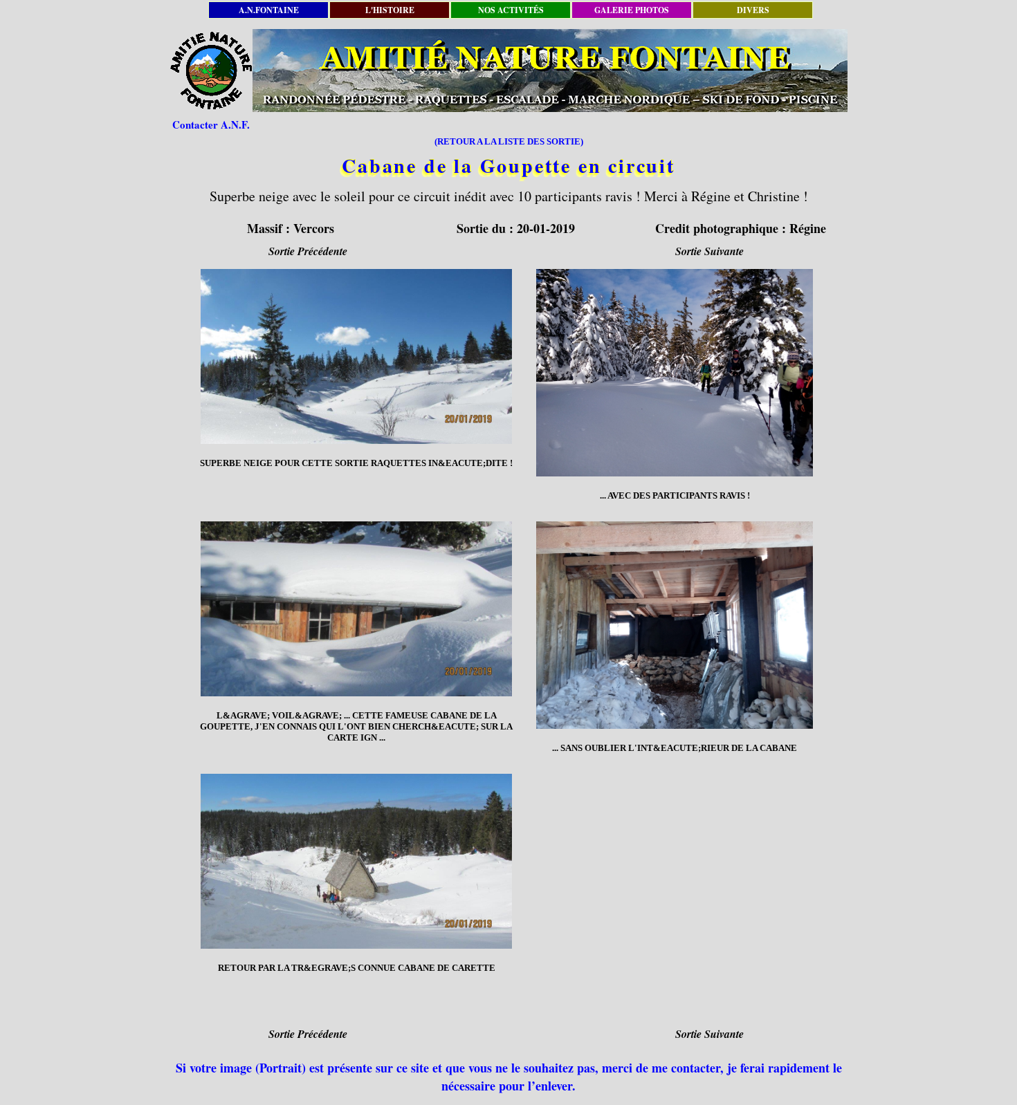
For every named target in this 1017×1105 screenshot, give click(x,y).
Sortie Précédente (307, 251)
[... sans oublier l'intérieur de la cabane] (674, 625)
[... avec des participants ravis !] (674, 372)
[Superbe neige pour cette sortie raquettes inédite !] (356, 356)
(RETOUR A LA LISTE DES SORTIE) (508, 141)
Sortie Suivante (709, 251)
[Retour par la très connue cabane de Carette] (356, 861)
